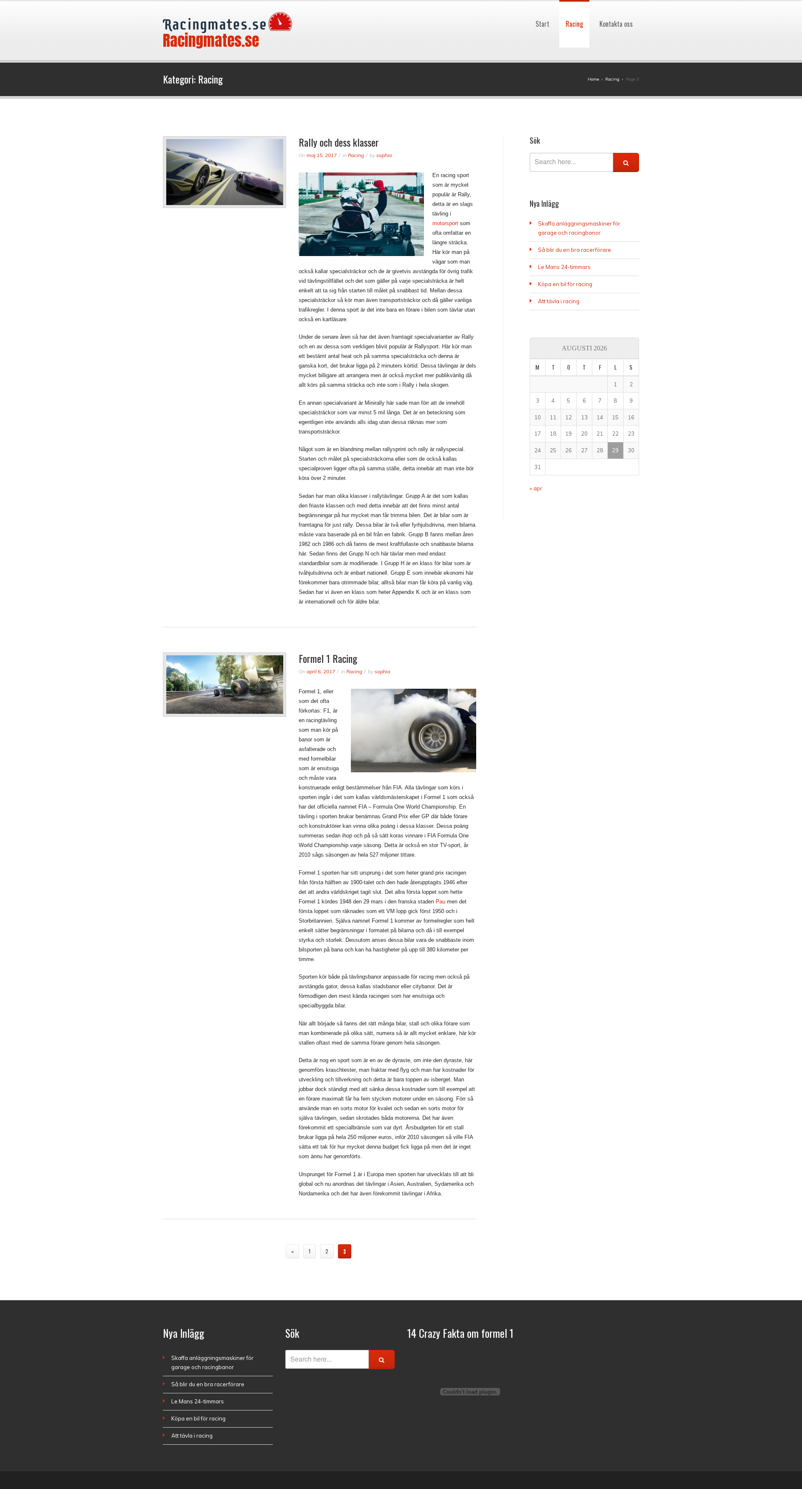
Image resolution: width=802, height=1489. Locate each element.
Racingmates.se (211, 40)
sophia (384, 155)
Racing (574, 4)
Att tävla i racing (558, 301)
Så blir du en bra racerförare (574, 249)
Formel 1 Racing (328, 658)
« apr (536, 488)
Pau (440, 901)
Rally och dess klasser (339, 142)
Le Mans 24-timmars (564, 267)
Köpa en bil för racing (565, 284)
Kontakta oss (616, 4)
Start (542, 4)
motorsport (445, 223)
